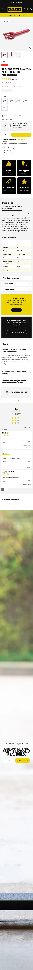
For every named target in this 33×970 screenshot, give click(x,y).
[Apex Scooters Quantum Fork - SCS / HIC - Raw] (4, 107)
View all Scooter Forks (16, 332)
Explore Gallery (22, 760)
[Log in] (28, 9)
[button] (2, 9)
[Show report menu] (29, 442)
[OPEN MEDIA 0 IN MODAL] (30, 48)
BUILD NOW (8, 760)
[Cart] (31, 9)
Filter (5, 429)
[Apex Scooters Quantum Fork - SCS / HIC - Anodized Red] (17, 100)
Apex (3, 61)
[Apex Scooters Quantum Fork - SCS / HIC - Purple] (24, 100)
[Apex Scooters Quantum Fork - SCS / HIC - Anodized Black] (4, 100)
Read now (16, 310)
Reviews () (16, 79)
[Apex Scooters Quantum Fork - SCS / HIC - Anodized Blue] (11, 100)
